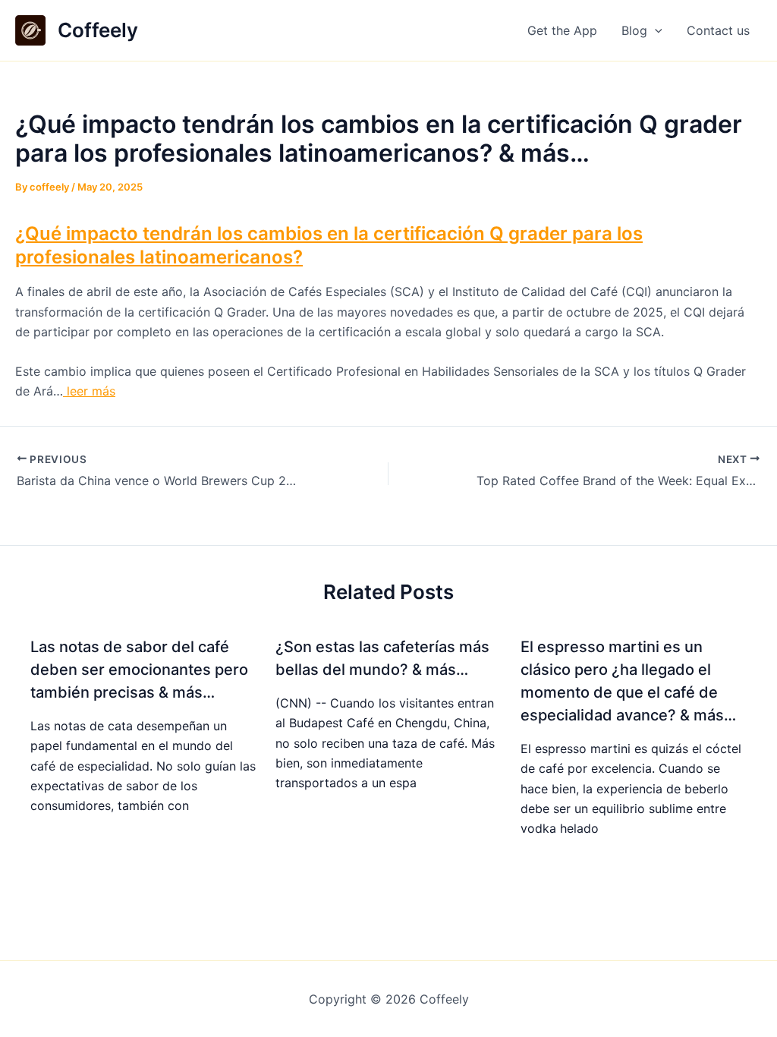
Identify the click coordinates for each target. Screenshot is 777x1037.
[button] (654, 30)
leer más (89, 391)
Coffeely (98, 30)
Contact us (718, 30)
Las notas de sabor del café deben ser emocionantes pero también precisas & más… (139, 669)
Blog (634, 30)
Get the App (562, 30)
